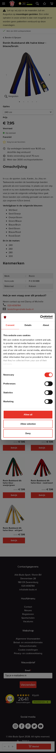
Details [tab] (28, 325)
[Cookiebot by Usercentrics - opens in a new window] (40, 317)
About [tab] (46, 325)
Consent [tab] (10, 325)
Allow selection (28, 424)
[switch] (49, 383)
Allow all (28, 414)
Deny (28, 433)
